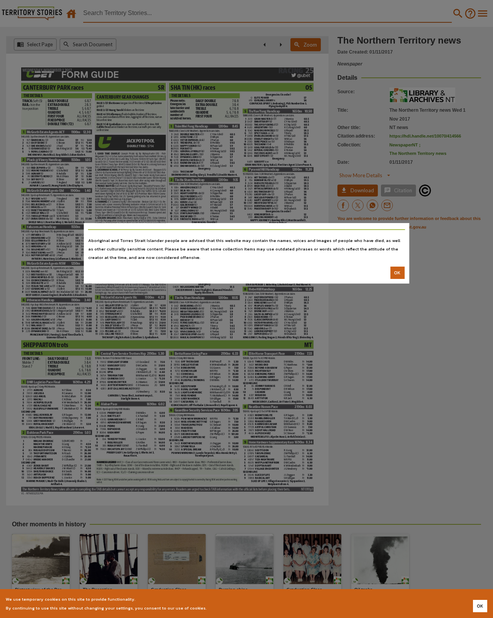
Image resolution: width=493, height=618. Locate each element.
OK (397, 272)
